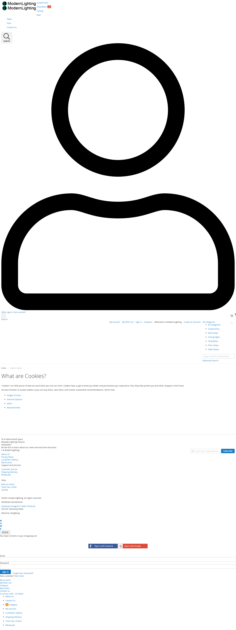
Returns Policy (7, 484)
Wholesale (6, 474)
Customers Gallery (9, 459)
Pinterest (31, 506)
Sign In (139, 322)
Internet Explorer (14, 399)
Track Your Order (9, 487)
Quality (4, 489)
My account (5, 580)
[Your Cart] (232, 316)
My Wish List (128, 322)
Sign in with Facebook (104, 546)
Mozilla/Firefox (13, 407)
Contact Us (5, 591)
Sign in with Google (132, 546)
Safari (9, 403)
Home (3, 368)
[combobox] (219, 356)
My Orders (5, 588)
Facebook (5, 506)
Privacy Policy (7, 457)
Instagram (15, 506)
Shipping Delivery (9, 472)
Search (4, 319)
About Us (5, 454)
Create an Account (192, 322)
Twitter (23, 506)
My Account (114, 322)
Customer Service (9, 469)
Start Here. (19, 576)
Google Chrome (14, 395)
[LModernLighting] (19, 5)
